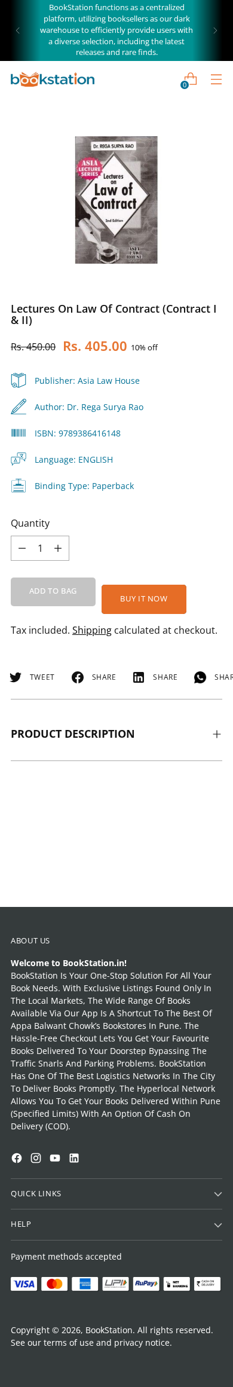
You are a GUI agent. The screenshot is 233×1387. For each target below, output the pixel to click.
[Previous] (18, 30)
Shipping (92, 630)
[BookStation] (52, 79)
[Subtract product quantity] (58, 548)
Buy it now (143, 599)
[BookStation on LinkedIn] (75, 1159)
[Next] (215, 30)
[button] (32, 1238)
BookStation (109, 1330)
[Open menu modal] (216, 79)
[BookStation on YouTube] (56, 1159)
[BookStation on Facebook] (18, 1159)
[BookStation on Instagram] (37, 1159)
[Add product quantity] (22, 548)
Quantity (30, 523)
